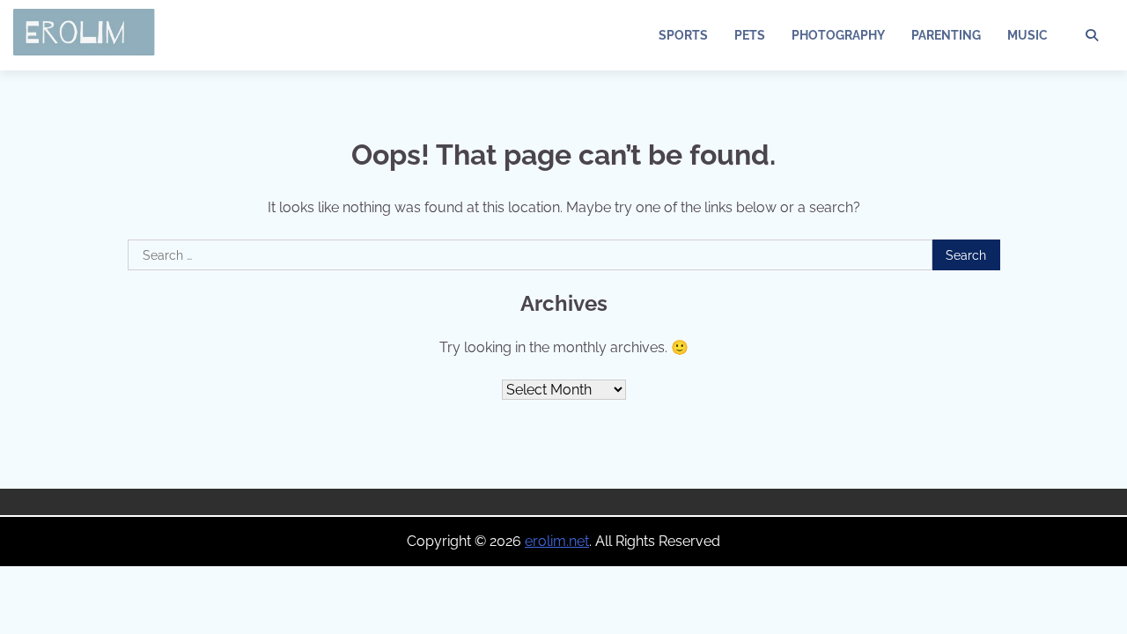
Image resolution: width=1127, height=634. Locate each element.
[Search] (1092, 35)
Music (1027, 35)
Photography (838, 35)
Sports (683, 35)
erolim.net (557, 541)
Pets (749, 35)
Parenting (946, 35)
